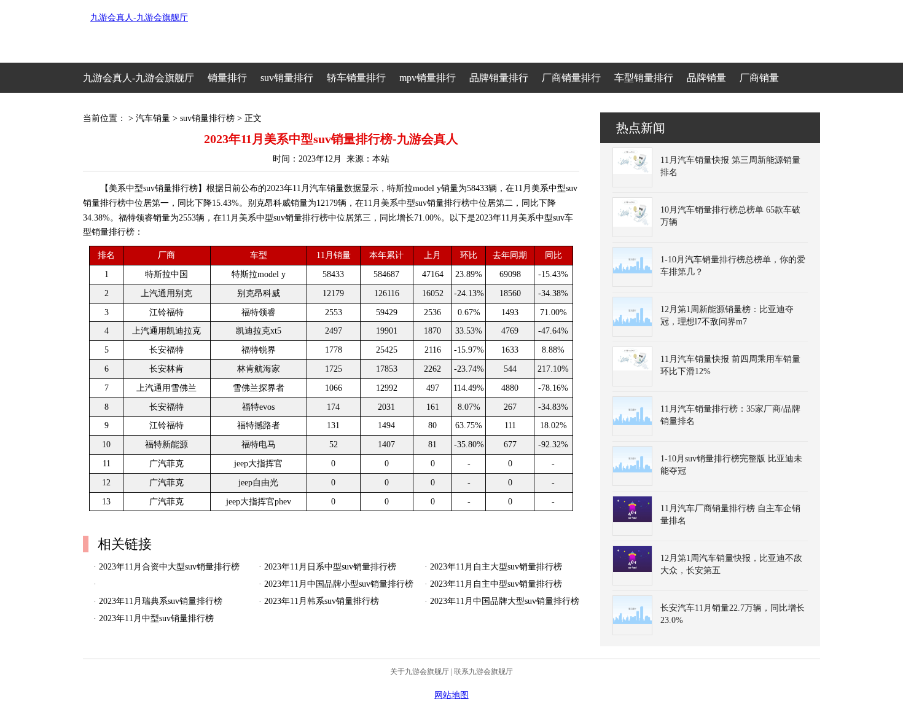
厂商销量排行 (571, 77)
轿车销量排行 (356, 77)
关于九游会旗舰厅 (419, 671)
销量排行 (227, 77)
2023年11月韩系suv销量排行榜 (321, 601)
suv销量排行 (286, 77)
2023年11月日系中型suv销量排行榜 (330, 566)
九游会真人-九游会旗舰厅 (139, 17)
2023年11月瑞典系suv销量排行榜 (160, 601)
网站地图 (451, 695)
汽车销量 (153, 118)
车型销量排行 (643, 77)
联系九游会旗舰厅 (483, 671)
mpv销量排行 (427, 77)
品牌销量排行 (498, 77)
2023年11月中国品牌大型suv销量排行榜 (504, 601)
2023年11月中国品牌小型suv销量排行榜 (338, 584)
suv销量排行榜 (207, 118)
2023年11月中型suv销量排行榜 (156, 618)
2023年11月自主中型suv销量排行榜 (496, 584)
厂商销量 (759, 77)
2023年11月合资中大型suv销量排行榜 (169, 566)
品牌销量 (706, 77)
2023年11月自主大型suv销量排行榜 (496, 566)
